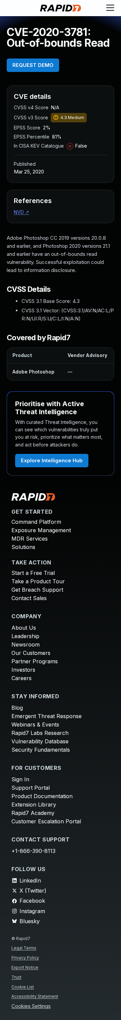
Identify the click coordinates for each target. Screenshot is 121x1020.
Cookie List (22, 986)
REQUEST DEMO (32, 65)
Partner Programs (34, 661)
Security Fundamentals (40, 749)
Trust (16, 977)
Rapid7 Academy (32, 813)
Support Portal (30, 787)
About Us (23, 627)
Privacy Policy (25, 957)
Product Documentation (42, 796)
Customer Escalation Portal (46, 821)
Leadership (25, 636)
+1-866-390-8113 (33, 851)
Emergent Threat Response (46, 716)
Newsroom (25, 644)
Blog (17, 707)
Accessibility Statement (34, 996)
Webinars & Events (35, 724)
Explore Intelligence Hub (52, 460)
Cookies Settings (31, 1006)
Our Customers (30, 653)
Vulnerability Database (40, 741)
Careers (21, 678)
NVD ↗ (21, 212)
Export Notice (24, 967)
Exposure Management (41, 530)
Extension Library (33, 804)
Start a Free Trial (33, 573)
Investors (23, 669)
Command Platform (36, 521)
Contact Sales (29, 598)
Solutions (23, 547)
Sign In (20, 779)
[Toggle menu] (110, 8)
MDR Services (29, 538)
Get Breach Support (37, 589)
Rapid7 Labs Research (40, 733)
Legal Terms (23, 947)
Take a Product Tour (38, 581)
